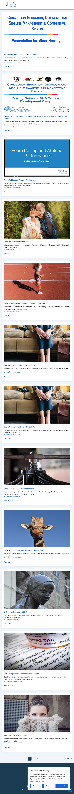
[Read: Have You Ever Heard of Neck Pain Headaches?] (37, 528)
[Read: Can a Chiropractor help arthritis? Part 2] (37, 343)
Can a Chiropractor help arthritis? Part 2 (21, 365)
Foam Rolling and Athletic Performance (20, 180)
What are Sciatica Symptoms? (16, 242)
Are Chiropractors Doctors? (15, 735)
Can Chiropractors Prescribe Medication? (21, 674)
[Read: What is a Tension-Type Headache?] (37, 466)
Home (37, 766)
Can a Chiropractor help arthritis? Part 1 (21, 427)
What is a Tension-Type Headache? (19, 488)
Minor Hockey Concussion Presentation (20, 54)
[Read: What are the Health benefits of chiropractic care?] (37, 281)
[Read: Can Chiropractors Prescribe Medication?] (37, 652)
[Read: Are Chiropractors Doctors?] (37, 713)
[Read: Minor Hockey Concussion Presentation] (37, 32)
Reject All (49, 786)
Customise (36, 786)
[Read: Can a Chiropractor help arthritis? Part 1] (37, 405)
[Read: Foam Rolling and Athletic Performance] (37, 158)
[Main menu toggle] (70, 5)
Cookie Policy (40, 781)
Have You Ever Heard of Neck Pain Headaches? (24, 550)
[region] (49, 778)
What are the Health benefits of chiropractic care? (25, 303)
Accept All (61, 786)
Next (69, 759)
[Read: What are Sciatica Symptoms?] (37, 220)
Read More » (8, 66)
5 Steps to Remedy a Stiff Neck (17, 612)
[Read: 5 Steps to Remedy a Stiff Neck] (37, 590)
